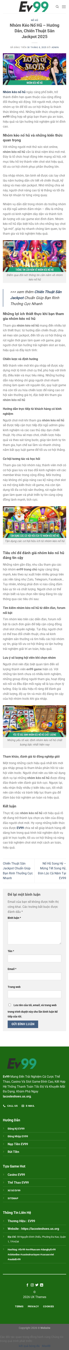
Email (12, 969)
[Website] (34, 7)
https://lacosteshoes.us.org (40, 1229)
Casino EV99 (16, 1175)
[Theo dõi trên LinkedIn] (41, 1285)
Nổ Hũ (34, 20)
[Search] (57, 6)
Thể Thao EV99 (18, 1182)
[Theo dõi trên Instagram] (32, 1285)
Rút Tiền (14, 1152)
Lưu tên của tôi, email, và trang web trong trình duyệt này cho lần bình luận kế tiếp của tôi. (33, 1011)
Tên (11, 951)
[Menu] (64, 6)
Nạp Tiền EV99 (18, 1144)
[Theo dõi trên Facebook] (27, 1285)
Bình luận (14, 918)
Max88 (46, 1346)
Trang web (14, 987)
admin (55, 47)
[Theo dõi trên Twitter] (36, 1285)
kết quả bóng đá (29, 1346)
